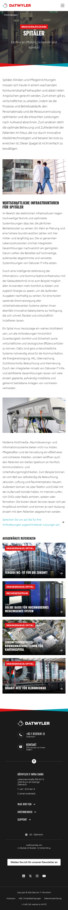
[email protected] (27, 793)
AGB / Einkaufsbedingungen (30, 898)
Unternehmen (24, 812)
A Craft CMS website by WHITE (34, 904)
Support (22, 819)
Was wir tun (24, 804)
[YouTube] (44, 876)
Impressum (10, 898)
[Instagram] (37, 876)
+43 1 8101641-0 (27, 789)
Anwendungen (10, 15)
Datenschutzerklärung (53, 898)
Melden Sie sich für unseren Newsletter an (34, 862)
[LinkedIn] (23, 876)
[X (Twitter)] (30, 876)
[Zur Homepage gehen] (16, 5)
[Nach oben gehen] (34, 761)
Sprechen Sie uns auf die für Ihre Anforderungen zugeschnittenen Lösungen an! (31, 522)
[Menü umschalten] (62, 5)
